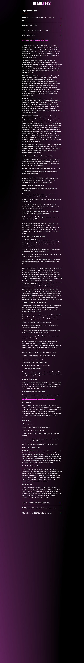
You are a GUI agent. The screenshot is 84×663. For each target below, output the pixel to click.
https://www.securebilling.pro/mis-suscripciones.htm (38, 399)
